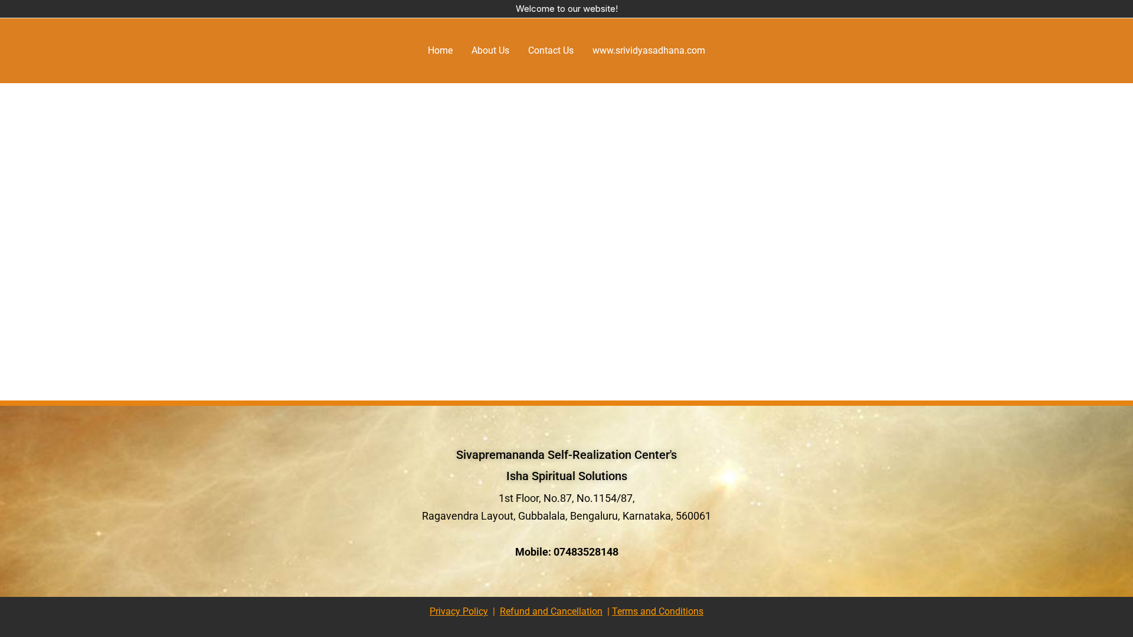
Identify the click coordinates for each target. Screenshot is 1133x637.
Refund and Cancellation (551, 611)
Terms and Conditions (657, 611)
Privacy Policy (459, 611)
